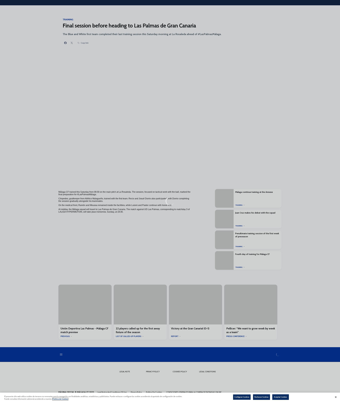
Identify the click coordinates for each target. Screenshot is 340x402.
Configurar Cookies (241, 397)
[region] (170, 397)
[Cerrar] (336, 397)
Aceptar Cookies (280, 397)
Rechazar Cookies (261, 397)
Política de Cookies (60, 399)
